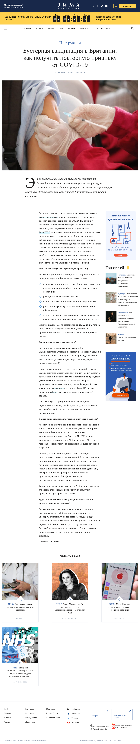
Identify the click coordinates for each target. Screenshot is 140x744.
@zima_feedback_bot (99, 729)
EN (116, 6)
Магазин (71, 28)
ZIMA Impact (85, 28)
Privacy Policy (52, 713)
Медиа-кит (50, 709)
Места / (121, 334)
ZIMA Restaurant (103, 28)
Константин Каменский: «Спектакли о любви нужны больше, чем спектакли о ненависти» (128, 299)
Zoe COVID (44, 232)
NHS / (11, 604)
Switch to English (53, 718)
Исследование (31, 718)
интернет (58, 388)
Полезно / (122, 275)
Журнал (39, 28)
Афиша (51, 28)
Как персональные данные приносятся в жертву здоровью (20, 607)
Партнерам (29, 709)
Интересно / (123, 313)
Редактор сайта (76, 73)
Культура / (122, 294)
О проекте (29, 713)
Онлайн (27, 28)
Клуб (61, 28)
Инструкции (70, 42)
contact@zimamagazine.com (99, 726)
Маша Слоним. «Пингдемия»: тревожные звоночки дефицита (120, 607)
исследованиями (48, 216)
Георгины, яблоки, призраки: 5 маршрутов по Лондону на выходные (126, 280)
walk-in (53, 391)
